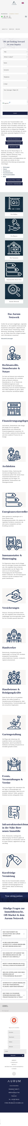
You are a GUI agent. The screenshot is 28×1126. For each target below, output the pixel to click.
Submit (15, 113)
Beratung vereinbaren (14, 183)
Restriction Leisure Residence (14, 1066)
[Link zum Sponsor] (5, 1007)
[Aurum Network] (14, 293)
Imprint (14, 1060)
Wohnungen (6, 167)
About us (4, 29)
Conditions (14, 1062)
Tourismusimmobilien (9, 174)
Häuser (5, 169)
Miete (4, 176)
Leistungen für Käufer (14, 143)
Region (18, 29)
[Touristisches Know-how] (14, 271)
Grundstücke (6, 171)
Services (11, 29)
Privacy (14, 1064)
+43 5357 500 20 (15, 1099)
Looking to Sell (7, 18)
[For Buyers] (14, 228)
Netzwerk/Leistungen (7, 338)
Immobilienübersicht (14, 139)
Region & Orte (14, 146)
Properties (4, 13)
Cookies (14, 1068)
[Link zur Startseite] (14, 1081)
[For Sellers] (14, 206)
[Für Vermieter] (14, 250)
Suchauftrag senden (14, 180)
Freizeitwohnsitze (8, 173)
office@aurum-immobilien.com (15, 1102)
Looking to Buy (14, 13)
